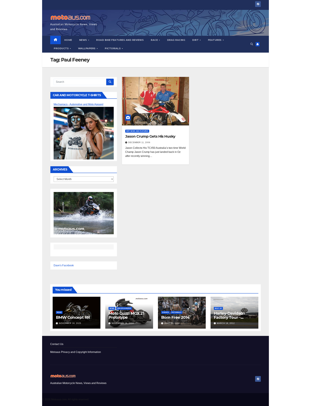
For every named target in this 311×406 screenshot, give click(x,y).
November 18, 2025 (70, 323)
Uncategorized (124, 308)
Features (215, 40)
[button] (251, 44)
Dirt (195, 40)
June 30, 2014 (172, 323)
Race (155, 40)
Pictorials (113, 48)
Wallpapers (87, 48)
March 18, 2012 (226, 323)
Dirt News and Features (137, 131)
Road (59, 312)
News (83, 40)
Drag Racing (176, 40)
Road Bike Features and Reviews (120, 40)
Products (61, 48)
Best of (218, 308)
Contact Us (56, 344)
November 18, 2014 (123, 323)
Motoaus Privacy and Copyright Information (75, 352)
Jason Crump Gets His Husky (150, 136)
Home (68, 40)
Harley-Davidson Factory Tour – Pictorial (229, 317)
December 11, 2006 (139, 142)
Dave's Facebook (64, 265)
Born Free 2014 (175, 317)
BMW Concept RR (73, 317)
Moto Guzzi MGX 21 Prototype (126, 315)
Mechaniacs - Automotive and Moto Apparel (78, 104)
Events (165, 312)
